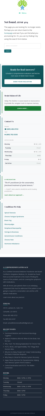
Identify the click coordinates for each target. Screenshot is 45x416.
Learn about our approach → (14, 195)
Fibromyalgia (9, 224)
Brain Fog (7, 220)
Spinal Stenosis (10, 213)
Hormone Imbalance (11, 244)
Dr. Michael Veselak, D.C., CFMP (22, 5)
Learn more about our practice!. (14, 297)
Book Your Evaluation (22, 82)
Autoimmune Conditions (13, 236)
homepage (8, 33)
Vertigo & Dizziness (11, 232)
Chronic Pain (9, 240)
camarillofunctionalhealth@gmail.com (20, 323)
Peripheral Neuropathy (12, 228)
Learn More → (22, 108)
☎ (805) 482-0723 (11, 129)
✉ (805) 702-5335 (11, 134)
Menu (24, 13)
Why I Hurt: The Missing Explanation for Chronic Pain (22, 344)
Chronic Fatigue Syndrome (14, 217)
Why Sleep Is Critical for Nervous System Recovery (22, 357)
